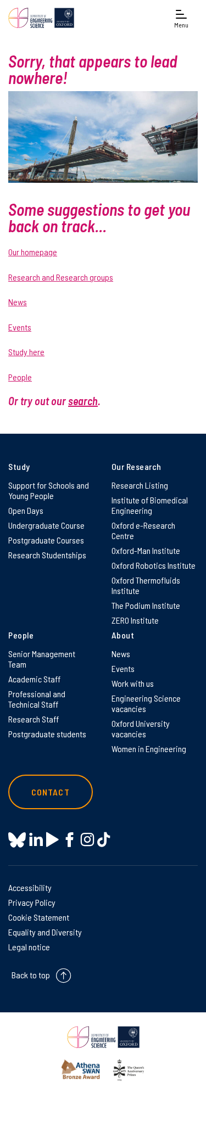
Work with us (133, 683)
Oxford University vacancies (141, 728)
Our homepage (32, 251)
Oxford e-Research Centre (143, 530)
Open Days (25, 510)
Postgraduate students (47, 734)
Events (19, 327)
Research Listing (140, 485)
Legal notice (29, 947)
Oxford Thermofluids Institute (146, 585)
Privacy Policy (31, 902)
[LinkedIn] (36, 839)
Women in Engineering (149, 748)
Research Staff (33, 719)
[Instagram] (87, 839)
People (20, 377)
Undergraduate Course (46, 525)
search (83, 400)
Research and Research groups (60, 277)
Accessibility (30, 887)
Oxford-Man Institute (146, 550)
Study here (26, 351)
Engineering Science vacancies (146, 703)
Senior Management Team (41, 658)
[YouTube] (52, 839)
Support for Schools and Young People (48, 490)
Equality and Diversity (45, 932)
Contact (50, 792)
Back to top (31, 975)
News (17, 301)
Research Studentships (47, 555)
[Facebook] (69, 839)
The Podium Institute (146, 605)
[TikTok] (103, 839)
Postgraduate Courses (46, 540)
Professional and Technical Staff (36, 698)
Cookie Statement (38, 917)
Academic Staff (34, 679)
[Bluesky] (17, 840)
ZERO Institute (135, 620)
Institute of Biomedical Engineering (150, 505)
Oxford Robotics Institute (154, 565)
